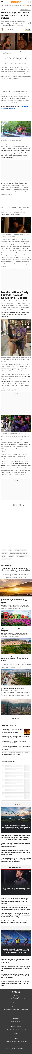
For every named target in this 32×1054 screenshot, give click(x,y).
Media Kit (16, 1033)
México (14, 1009)
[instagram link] (14, 998)
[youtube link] (17, 998)
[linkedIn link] (24, 998)
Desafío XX (4, 553)
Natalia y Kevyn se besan (20, 550)
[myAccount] (29, 2)
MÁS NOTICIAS (16, 718)
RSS (20, 1013)
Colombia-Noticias (6, 559)
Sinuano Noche (11, 5)
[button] (2, 2)
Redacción (13, 1021)
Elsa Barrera (10, 29)
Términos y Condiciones (10, 1041)
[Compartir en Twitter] (13, 58)
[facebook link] (8, 998)
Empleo (19, 1021)
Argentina (13, 1006)
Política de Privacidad (22, 1041)
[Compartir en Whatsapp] (6, 58)
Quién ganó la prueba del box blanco (18, 553)
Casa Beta (11, 556)
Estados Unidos (8, 1009)
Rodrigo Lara (19, 5)
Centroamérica (24, 1009)
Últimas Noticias (14, 1013)
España (24, 1006)
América (8, 1006)
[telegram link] (21, 998)
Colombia (3, 9)
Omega (3, 556)
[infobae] (16, 2)
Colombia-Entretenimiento (22, 556)
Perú (18, 1009)
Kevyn (10, 550)
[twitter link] (11, 998)
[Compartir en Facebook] (10, 58)
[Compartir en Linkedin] (17, 58)
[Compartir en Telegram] (20, 58)
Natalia (4, 550)
